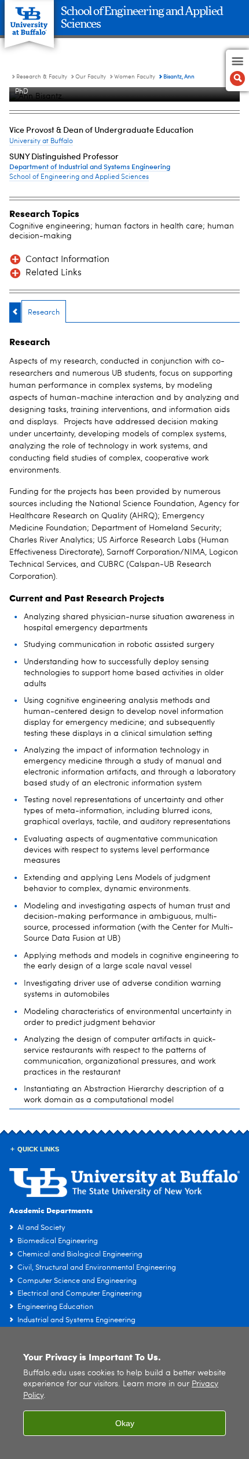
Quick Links (38, 1149)
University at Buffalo (41, 141)
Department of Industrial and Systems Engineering (89, 166)
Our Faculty (90, 77)
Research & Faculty (41, 77)
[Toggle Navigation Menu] (237, 70)
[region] (124, 1393)
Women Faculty (134, 77)
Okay (124, 1423)
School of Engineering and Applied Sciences (79, 177)
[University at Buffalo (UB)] (29, 17)
